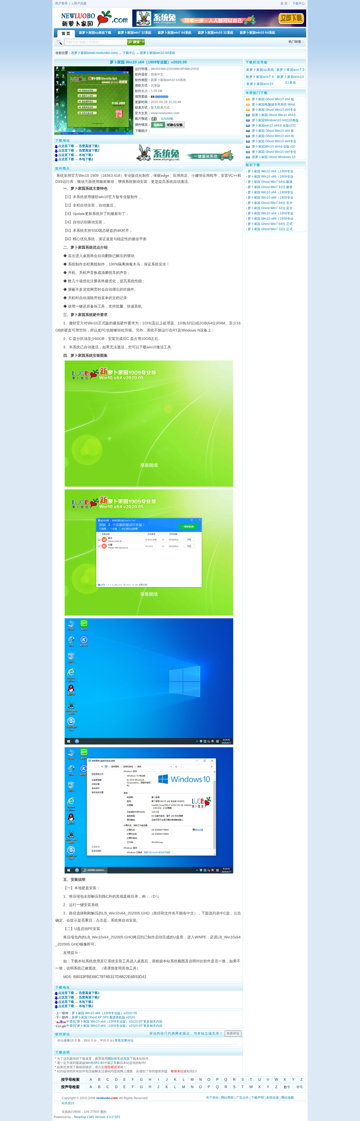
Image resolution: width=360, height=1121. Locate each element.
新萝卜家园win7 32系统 (290, 70)
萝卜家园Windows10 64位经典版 (275, 120)
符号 (299, 1087)
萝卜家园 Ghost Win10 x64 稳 (273, 99)
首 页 (284, 3)
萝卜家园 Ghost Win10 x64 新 (273, 131)
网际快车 (114, 1058)
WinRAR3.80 (94, 1063)
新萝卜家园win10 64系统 (157, 53)
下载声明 (257, 1097)
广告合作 (242, 1097)
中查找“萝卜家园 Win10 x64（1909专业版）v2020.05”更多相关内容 (114, 1021)
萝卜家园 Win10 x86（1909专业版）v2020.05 (104, 1013)
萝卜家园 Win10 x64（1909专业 (270, 171)
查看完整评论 (124, 1040)
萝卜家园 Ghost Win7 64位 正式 (270, 224)
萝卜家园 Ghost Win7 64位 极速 (270, 182)
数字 (287, 1087)
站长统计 (68, 1103)
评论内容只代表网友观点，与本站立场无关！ (186, 1033)
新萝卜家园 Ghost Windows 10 (273, 157)
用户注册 (80, 3)
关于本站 (212, 1097)
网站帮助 (227, 1097)
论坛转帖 (167, 118)
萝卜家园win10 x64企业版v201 (274, 125)
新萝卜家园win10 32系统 (290, 77)
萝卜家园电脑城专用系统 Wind (273, 104)
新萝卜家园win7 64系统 (260, 77)
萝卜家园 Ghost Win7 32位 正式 (270, 229)
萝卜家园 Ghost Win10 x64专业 (274, 110)
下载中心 (298, 3)
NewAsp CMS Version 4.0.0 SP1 (97, 1117)
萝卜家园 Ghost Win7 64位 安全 (270, 203)
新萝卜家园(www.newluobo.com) (94, 53)
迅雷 (126, 1058)
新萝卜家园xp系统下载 (260, 70)
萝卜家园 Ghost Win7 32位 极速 (270, 187)
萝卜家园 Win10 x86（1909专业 (270, 176)
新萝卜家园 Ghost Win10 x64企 (274, 115)
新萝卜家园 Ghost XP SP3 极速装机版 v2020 (103, 1017)
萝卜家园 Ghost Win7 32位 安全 (270, 208)
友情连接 (272, 1097)
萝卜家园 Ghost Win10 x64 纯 (273, 136)
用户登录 (61, 3)
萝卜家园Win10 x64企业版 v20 (273, 146)
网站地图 (287, 1097)
